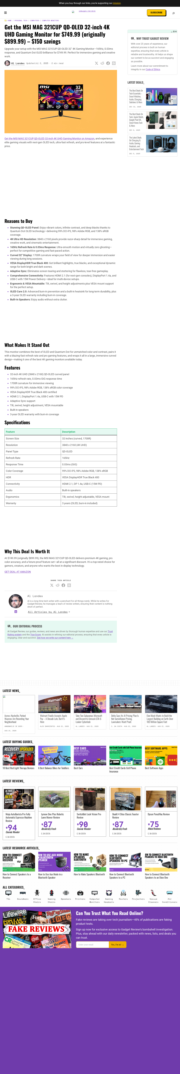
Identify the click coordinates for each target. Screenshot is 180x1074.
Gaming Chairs (51, 900)
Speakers (66, 898)
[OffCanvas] (5, 13)
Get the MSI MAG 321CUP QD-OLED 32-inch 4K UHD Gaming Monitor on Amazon (49, 138)
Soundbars (23, 898)
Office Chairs (37, 900)
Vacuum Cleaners (153, 900)
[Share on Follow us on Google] (113, 63)
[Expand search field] (173, 13)
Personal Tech (20, 20)
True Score (35, 634)
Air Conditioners (169, 900)
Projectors (138, 898)
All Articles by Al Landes (48, 612)
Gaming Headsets (109, 900)
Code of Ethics (153, 69)
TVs (8, 898)
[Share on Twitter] (96, 63)
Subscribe (156, 12)
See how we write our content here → (55, 637)
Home (10, 20)
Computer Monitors (50, 20)
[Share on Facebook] (108, 63)
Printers (80, 898)
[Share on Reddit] (102, 63)
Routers (123, 898)
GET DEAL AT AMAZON (17, 571)
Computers (34, 20)
